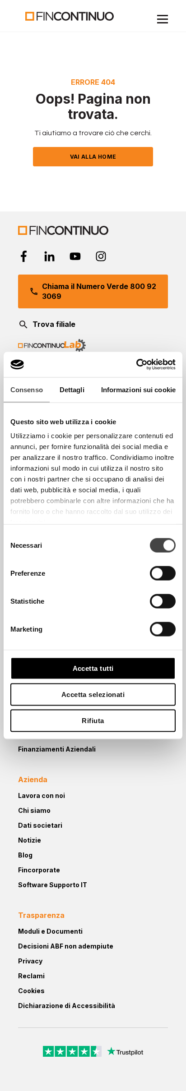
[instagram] (101, 256)
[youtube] (75, 256)
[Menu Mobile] (162, 20)
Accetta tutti (93, 668)
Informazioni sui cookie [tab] (138, 389)
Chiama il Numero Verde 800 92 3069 (99, 291)
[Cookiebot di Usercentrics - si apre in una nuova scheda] (136, 365)
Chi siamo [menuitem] (34, 810)
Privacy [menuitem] (30, 961)
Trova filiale (54, 324)
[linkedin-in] (49, 256)
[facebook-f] (24, 256)
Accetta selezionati (93, 694)
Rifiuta (93, 720)
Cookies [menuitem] (31, 991)
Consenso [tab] (26, 389)
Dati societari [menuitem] (40, 825)
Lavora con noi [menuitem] (41, 795)
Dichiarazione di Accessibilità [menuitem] (66, 1005)
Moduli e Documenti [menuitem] (50, 931)
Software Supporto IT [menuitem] (52, 885)
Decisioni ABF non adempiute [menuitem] (65, 946)
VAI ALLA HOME (93, 156)
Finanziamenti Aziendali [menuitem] (57, 749)
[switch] (163, 573)
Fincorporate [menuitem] (39, 870)
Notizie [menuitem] (29, 840)
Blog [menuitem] (25, 855)
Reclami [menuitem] (31, 976)
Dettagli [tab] (72, 389)
